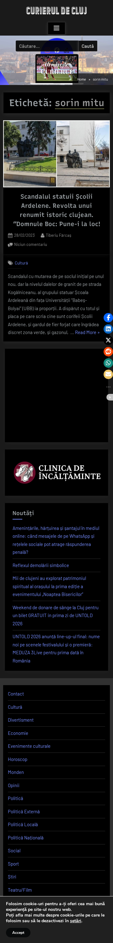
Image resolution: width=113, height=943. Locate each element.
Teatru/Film (20, 890)
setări (75, 921)
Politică (15, 798)
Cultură (21, 262)
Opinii (13, 785)
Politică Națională (26, 837)
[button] (108, 317)
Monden (16, 772)
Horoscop (17, 759)
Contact (16, 693)
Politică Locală (23, 824)
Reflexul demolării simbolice (41, 565)
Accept (18, 932)
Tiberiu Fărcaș (58, 235)
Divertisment (21, 720)
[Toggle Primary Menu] (56, 28)
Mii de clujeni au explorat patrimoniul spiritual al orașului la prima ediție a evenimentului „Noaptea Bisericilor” (49, 586)
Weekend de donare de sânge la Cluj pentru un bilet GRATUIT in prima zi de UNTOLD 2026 (56, 615)
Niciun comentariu (30, 244)
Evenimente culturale (29, 746)
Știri (12, 876)
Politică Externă (24, 811)
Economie (18, 733)
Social (14, 850)
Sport (13, 863)
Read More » (87, 333)
